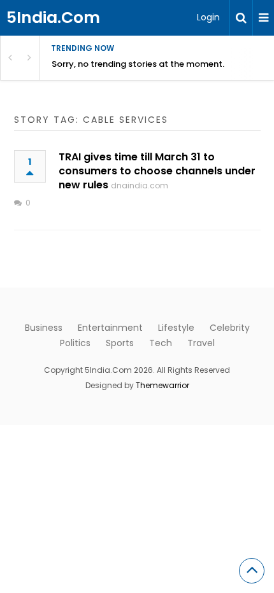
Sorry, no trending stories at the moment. (138, 64)
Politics (75, 342)
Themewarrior (162, 385)
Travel (201, 342)
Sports (120, 342)
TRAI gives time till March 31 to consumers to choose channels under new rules (157, 171)
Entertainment (110, 327)
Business (43, 327)
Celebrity (230, 327)
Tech (160, 342)
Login (208, 17)
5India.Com (53, 17)
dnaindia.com (139, 185)
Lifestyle (176, 327)
